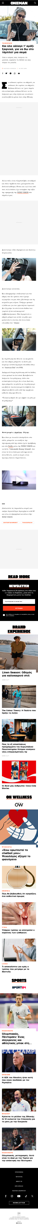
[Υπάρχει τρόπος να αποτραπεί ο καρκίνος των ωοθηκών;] (19, 913)
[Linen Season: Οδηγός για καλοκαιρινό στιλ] (19, 653)
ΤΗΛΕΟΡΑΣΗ (7, 43)
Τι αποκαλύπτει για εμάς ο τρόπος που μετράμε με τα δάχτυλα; (15, 969)
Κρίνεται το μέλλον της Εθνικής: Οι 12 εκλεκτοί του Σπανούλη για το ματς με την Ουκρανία (18, 1119)
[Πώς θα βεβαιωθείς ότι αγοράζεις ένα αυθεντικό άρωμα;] (19, 877)
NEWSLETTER (19, 1203)
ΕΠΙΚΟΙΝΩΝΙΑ (19, 1172)
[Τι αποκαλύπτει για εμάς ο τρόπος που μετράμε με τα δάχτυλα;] (19, 950)
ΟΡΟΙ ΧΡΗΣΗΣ (19, 1186)
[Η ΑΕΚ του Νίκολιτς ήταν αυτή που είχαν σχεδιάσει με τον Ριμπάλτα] (19, 1061)
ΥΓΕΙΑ (4, 927)
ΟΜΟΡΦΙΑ (6, 891)
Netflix (10, 446)
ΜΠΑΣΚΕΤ (6, 1113)
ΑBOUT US (19, 1181)
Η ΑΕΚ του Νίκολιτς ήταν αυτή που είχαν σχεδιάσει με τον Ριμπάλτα (17, 1080)
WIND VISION (22, 192)
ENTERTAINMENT (11, 522)
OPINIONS (6, 1074)
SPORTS (19, 980)
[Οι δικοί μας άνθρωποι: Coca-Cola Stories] (19, 772)
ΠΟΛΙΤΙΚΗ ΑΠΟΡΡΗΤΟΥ (19, 1190)
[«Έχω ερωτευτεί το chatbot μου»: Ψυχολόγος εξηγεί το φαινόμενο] (19, 828)
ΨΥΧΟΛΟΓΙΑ (7, 847)
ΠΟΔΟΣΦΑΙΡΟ (7, 1031)
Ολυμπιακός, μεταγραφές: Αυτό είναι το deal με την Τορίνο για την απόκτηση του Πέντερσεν (18, 1158)
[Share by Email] (19, 73)
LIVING (5, 964)
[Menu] (3, 3)
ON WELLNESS (19, 797)
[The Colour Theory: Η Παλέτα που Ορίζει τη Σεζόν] (19, 696)
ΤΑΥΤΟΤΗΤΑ (19, 1176)
